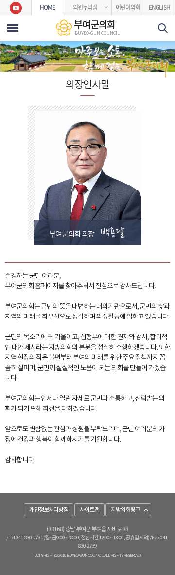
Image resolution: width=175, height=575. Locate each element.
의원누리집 (85, 7)
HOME (47, 7)
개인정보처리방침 (48, 510)
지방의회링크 (125, 510)
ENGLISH (159, 7)
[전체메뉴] (13, 28)
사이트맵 (89, 510)
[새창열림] (16, 7)
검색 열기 (163, 28)
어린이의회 (128, 7)
